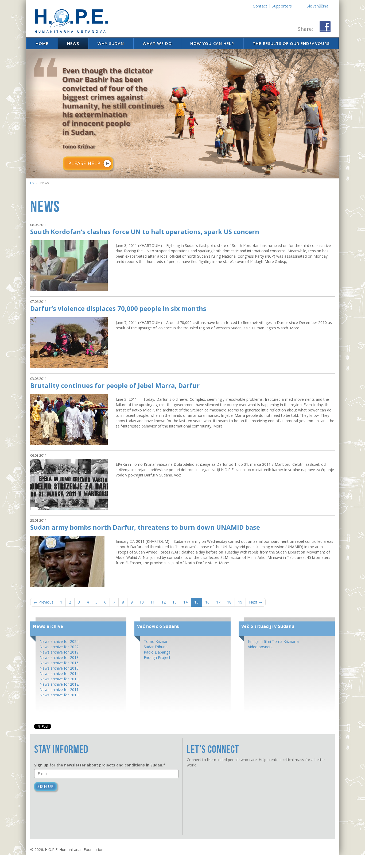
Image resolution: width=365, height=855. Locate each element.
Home (42, 43)
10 (141, 602)
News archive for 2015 (59, 668)
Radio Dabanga (157, 652)
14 (185, 602)
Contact (260, 6)
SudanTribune (156, 646)
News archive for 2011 (59, 689)
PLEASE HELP (84, 163)
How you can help (212, 43)
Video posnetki (260, 646)
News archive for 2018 (59, 657)
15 (196, 602)
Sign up (45, 786)
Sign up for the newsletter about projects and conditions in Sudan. (99, 765)
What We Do (157, 43)
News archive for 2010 (59, 694)
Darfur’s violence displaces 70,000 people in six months (118, 308)
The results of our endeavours (291, 43)
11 (152, 602)
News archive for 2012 (59, 684)
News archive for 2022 (59, 646)
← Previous (43, 602)
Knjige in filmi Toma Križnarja (273, 641)
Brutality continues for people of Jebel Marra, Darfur (115, 385)
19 (240, 602)
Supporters (282, 6)
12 (163, 602)
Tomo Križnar (156, 641)
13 (174, 602)
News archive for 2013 (59, 678)
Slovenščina (317, 6)
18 (229, 602)
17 (218, 602)
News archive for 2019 (59, 652)
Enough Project (157, 657)
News (73, 43)
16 (207, 602)
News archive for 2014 (59, 673)
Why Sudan (111, 43)
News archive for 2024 (59, 641)
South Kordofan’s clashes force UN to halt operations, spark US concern (144, 231)
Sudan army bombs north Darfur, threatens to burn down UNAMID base (145, 527)
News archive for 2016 (59, 662)
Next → (255, 602)
